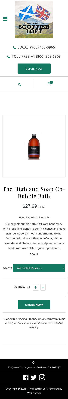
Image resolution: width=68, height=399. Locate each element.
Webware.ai (34, 392)
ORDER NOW (34, 304)
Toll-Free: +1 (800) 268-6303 (36, 56)
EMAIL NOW (34, 68)
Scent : (7, 268)
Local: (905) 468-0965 (36, 47)
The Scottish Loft (37, 388)
